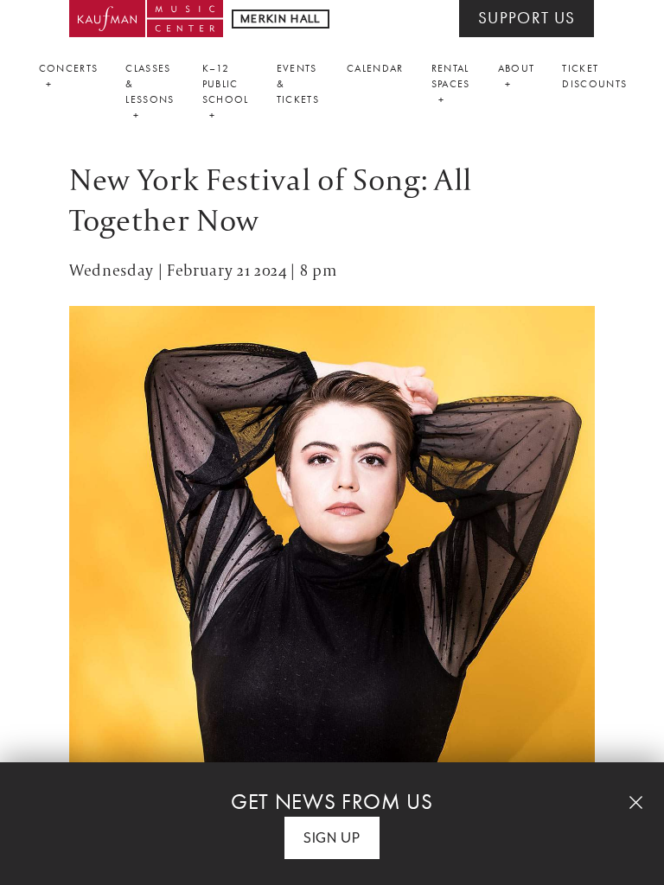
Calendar (375, 68)
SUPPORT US (526, 18)
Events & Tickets (298, 83)
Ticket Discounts (594, 76)
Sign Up (332, 838)
